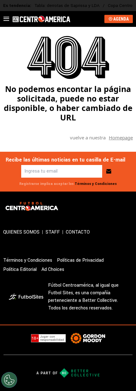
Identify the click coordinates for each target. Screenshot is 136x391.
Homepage (121, 137)
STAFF (53, 232)
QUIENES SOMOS (21, 232)
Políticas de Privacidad (80, 260)
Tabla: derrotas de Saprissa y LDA (67, 6)
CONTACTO (78, 232)
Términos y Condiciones (96, 183)
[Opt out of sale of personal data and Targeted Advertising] (9, 380)
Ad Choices (52, 269)
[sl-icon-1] (87, 206)
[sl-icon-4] (129, 206)
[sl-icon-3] (115, 206)
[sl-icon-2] (101, 206)
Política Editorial (20, 269)
